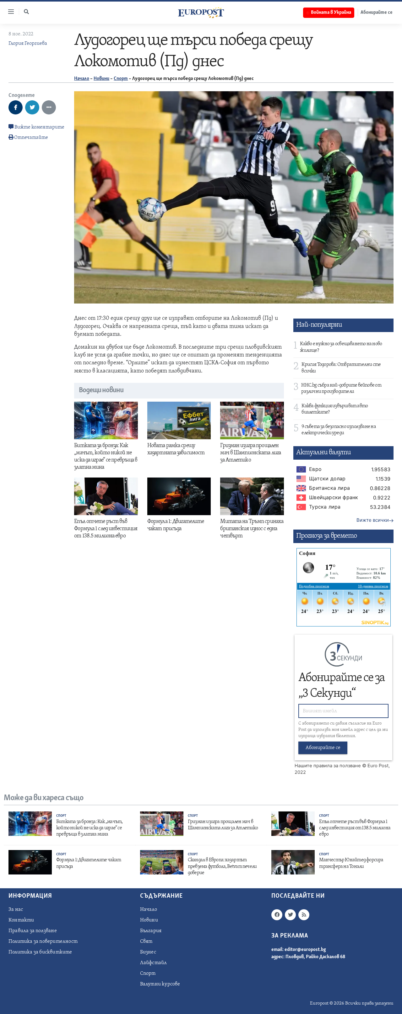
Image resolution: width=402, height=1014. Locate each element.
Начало (81, 78)
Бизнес (148, 952)
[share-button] (15, 107)
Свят (146, 941)
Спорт (121, 78)
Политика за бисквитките (40, 952)
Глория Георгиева (27, 43)
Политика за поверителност (43, 941)
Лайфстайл (153, 962)
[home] (201, 12)
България (151, 930)
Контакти (21, 920)
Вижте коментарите (39, 127)
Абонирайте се (377, 12)
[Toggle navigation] (8, 11)
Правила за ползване (32, 930)
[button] (26, 11)
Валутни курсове (160, 984)
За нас (15, 909)
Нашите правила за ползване (328, 765)
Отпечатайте (31, 137)
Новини (101, 78)
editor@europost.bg (305, 949)
